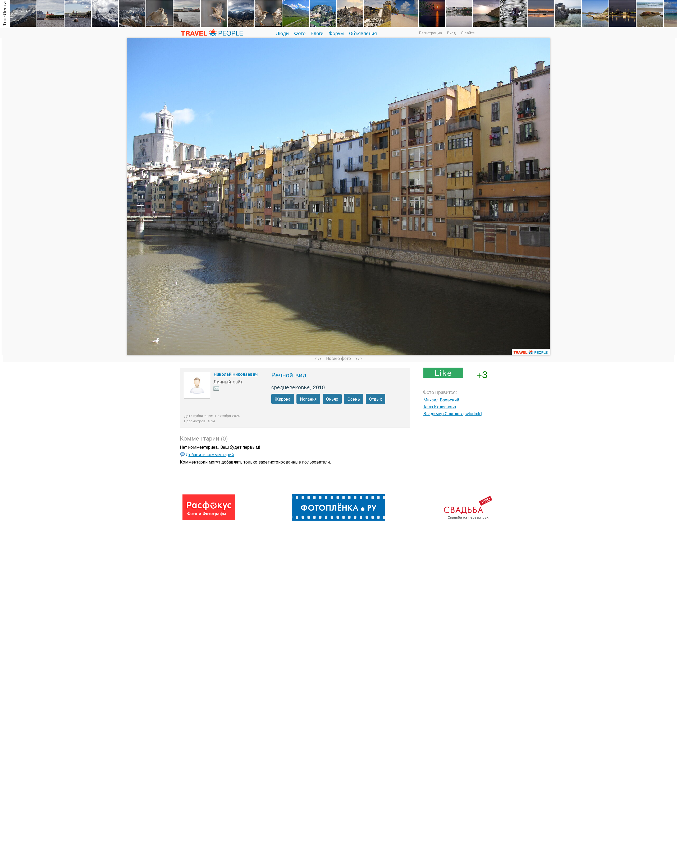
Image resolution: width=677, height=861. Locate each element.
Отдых (375, 399)
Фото (299, 33)
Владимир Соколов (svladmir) (452, 413)
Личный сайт (228, 381)
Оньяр (332, 399)
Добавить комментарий (210, 454)
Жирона (283, 399)
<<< (318, 358)
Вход (451, 32)
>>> (358, 358)
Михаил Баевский (441, 400)
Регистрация (430, 32)
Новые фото (338, 358)
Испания (308, 399)
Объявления (363, 33)
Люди (282, 33)
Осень (353, 399)
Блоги (317, 33)
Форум (336, 33)
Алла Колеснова (439, 407)
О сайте (468, 32)
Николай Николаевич (236, 374)
